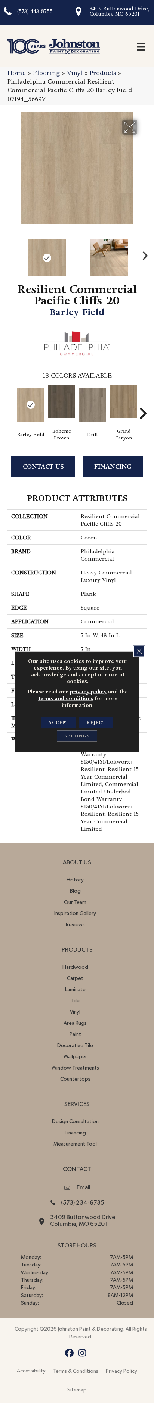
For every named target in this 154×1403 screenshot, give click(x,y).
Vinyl (75, 73)
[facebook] (69, 1353)
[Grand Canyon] (123, 401)
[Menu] (141, 46)
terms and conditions (65, 698)
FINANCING (113, 466)
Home (16, 73)
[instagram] (82, 1353)
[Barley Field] (30, 404)
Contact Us (43, 466)
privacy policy (88, 691)
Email (83, 1187)
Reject (96, 722)
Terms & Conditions (75, 1371)
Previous (11, 254)
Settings (77, 736)
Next (143, 254)
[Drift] (92, 404)
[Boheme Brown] (61, 401)
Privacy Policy (121, 1371)
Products (103, 73)
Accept (58, 722)
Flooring (46, 73)
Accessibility (31, 1371)
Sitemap (77, 1390)
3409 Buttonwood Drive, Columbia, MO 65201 (119, 11)
